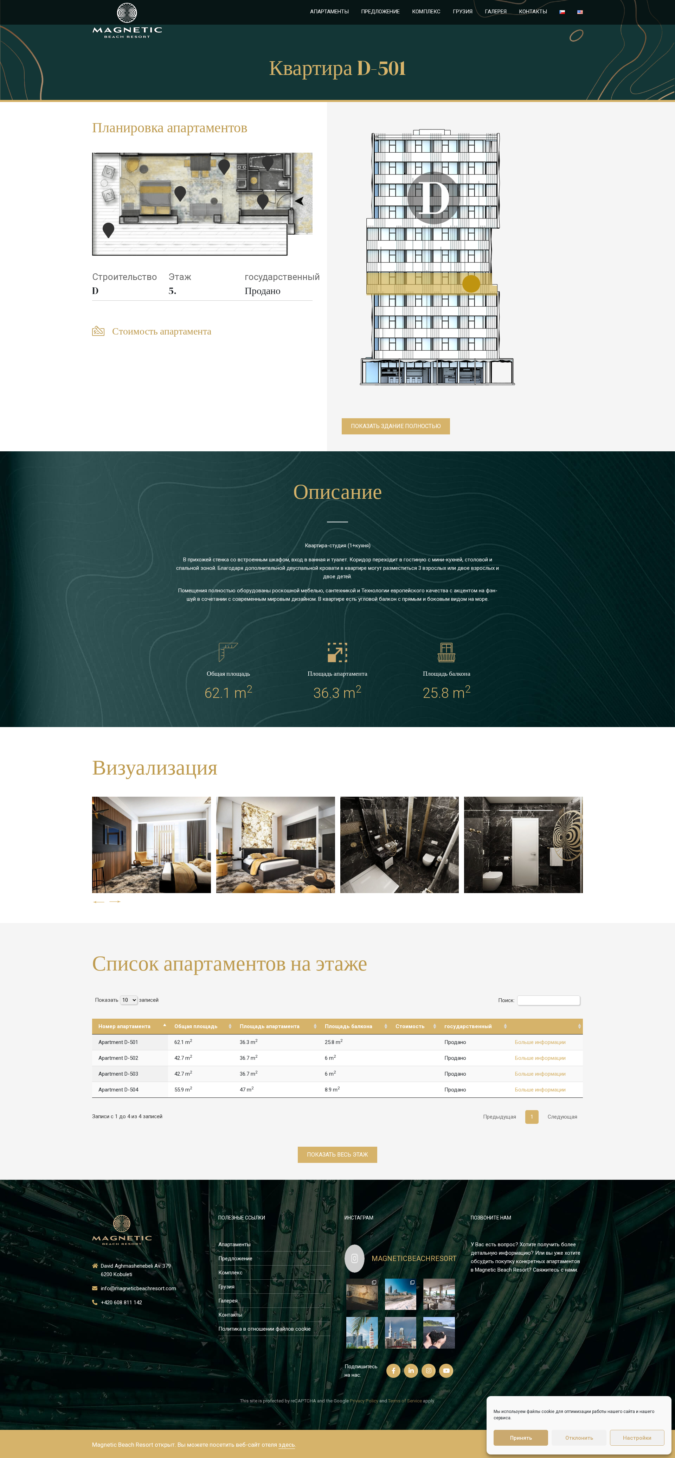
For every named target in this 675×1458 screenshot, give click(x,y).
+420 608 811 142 (121, 1302)
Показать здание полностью (396, 426)
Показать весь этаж (337, 1154)
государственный (282, 277)
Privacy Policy (364, 1400)
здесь (286, 1444)
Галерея (496, 11)
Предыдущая (499, 1117)
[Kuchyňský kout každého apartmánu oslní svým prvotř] (362, 1294)
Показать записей (127, 1000)
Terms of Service (405, 1400)
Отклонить (579, 1438)
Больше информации (540, 1042)
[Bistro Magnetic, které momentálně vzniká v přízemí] (439, 1294)
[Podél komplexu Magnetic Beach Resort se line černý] (439, 1333)
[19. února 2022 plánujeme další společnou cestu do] (401, 1294)
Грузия (462, 11)
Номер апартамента (124, 1026)
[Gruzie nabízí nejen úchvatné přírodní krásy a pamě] (401, 1333)
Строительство (124, 277)
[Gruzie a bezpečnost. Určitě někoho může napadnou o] (362, 1333)
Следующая (562, 1117)
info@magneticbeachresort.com (138, 1288)
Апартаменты (329, 11)
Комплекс (426, 11)
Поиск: (506, 1000)
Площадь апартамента (270, 1026)
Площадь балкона (348, 1026)
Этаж (179, 277)
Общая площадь (196, 1026)
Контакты (533, 11)
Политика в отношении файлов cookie (264, 1329)
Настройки (637, 1438)
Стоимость (410, 1026)
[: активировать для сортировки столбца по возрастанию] (546, 1026)
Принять (521, 1438)
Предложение (380, 11)
